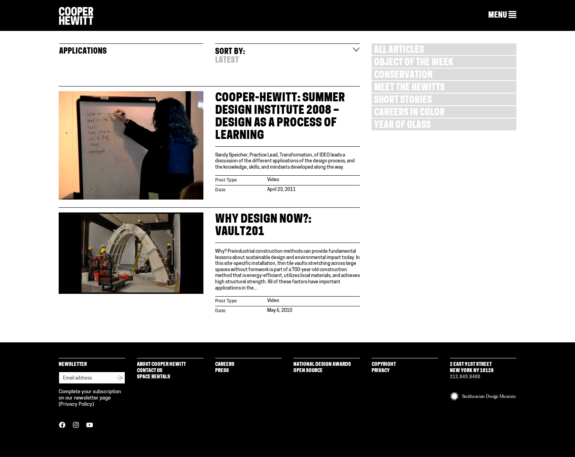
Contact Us (149, 370)
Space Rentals (153, 377)
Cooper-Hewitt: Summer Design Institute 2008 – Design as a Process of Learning (280, 117)
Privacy (381, 370)
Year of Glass (402, 125)
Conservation (403, 75)
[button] (502, 15)
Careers (224, 364)
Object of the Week (413, 63)
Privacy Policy (76, 404)
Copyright (384, 364)
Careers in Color (409, 113)
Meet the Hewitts (409, 88)
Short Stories (403, 100)
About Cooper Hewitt (161, 364)
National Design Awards (322, 364)
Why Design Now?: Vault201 (263, 226)
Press (222, 370)
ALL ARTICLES (399, 50)
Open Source (308, 370)
